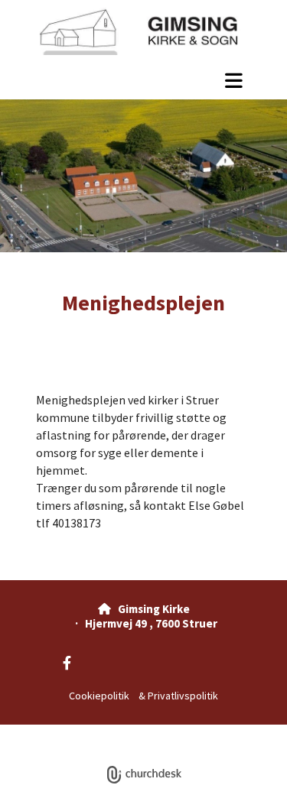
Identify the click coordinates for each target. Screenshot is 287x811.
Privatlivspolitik (183, 695)
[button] (143, 80)
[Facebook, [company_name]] (67, 663)
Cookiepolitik (99, 695)
